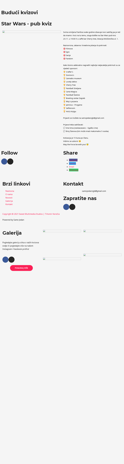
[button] (92, 3)
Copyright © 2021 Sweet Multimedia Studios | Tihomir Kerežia (31, 214)
